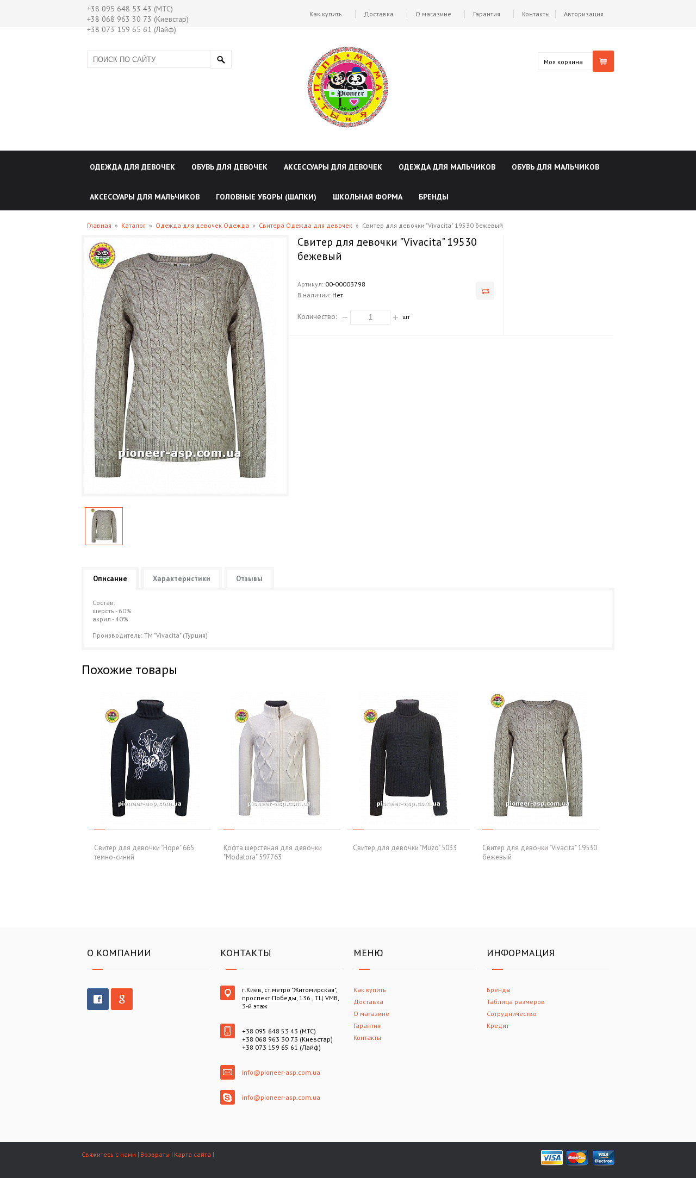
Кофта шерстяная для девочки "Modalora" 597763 (272, 852)
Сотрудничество (512, 1013)
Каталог (133, 225)
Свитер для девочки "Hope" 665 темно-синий (144, 852)
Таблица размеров (516, 1002)
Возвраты (155, 1154)
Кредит (498, 1025)
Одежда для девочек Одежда (202, 225)
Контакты (536, 14)
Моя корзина (563, 62)
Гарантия (486, 14)
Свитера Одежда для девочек (305, 225)
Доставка (379, 14)
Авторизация (584, 14)
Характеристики (181, 578)
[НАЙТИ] (221, 59)
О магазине (433, 14)
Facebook (98, 999)
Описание (110, 578)
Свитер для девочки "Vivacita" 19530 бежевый (539, 852)
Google (122, 999)
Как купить (325, 14)
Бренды (499, 990)
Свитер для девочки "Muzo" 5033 (405, 847)
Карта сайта (192, 1154)
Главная (99, 225)
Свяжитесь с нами (109, 1154)
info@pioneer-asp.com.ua (281, 1072)
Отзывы (249, 578)
